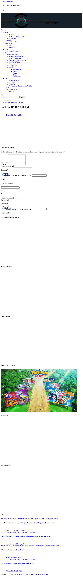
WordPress (26, 574)
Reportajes (12, 38)
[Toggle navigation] (1, 29)
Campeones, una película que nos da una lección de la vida (17, 563)
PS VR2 (11, 47)
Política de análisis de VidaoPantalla (20, 86)
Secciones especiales (11, 55)
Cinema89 (9, 571)
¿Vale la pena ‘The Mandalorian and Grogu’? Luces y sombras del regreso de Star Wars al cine (28, 523)
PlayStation (8, 44)
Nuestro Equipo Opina (16, 56)
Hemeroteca (17, 77)
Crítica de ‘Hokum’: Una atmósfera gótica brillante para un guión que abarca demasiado (26, 536)
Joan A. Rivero (11, 530)
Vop (6, 78)
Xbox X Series (13, 51)
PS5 (10, 45)
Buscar (23, 97)
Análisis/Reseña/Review (16, 36)
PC (6, 53)
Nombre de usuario (7, 198)
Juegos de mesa (18, 73)
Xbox (7, 49)
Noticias (11, 34)
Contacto (12, 84)
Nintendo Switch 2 (15, 42)
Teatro (15, 75)
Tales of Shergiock (15, 58)
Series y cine (17, 69)
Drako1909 (10, 115)
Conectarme (13, 89)
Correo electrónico (7, 166)
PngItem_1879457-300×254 (14, 103)
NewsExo (34, 574)
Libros (15, 71)
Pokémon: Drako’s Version (17, 60)
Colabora (12, 82)
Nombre (4, 164)
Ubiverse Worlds (14, 62)
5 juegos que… (14, 66)
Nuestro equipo (14, 80)
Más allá (11, 67)
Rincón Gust (13, 64)
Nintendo (8, 40)
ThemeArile (44, 574)
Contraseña (4, 200)
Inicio (7, 33)
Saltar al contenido (7, 2)
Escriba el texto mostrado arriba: (21, 175)
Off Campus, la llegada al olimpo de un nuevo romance (16, 549)
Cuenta (7, 88)
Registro (11, 91)
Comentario (4, 162)
